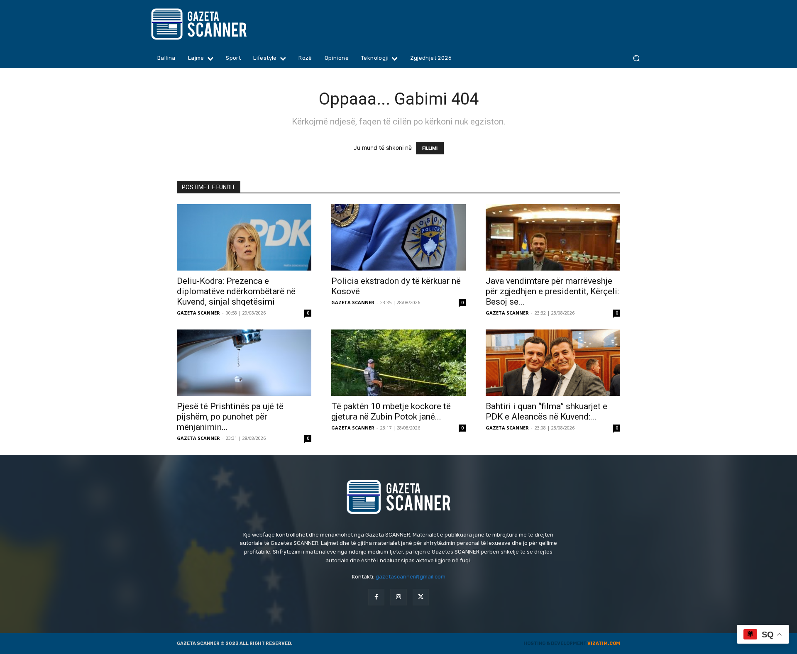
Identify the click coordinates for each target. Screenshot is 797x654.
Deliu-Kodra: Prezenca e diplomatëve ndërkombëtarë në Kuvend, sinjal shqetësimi (236, 291)
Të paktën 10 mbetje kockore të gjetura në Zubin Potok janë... (391, 411)
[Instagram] (398, 597)
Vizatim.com (603, 643)
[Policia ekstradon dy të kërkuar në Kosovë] (398, 237)
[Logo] (215, 24)
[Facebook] (376, 597)
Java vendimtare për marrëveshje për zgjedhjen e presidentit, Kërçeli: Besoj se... (552, 291)
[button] (636, 58)
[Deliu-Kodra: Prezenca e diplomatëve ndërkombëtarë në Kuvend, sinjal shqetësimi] (244, 237)
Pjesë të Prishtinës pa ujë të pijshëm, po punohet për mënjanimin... (230, 416)
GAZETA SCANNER (198, 313)
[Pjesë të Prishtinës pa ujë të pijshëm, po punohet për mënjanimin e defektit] (244, 362)
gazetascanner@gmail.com (410, 576)
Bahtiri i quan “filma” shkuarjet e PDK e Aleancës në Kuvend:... (546, 411)
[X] (421, 597)
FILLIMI (430, 148)
